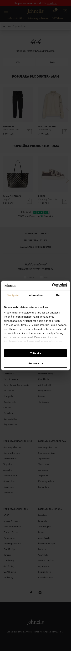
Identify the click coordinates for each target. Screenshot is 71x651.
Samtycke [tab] (13, 294)
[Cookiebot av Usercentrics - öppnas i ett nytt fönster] (52, 285)
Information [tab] (35, 294)
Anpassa (33, 363)
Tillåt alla (35, 353)
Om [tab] (58, 294)
